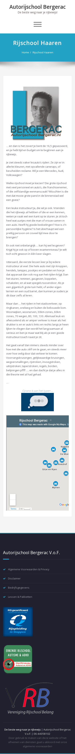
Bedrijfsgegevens (18, 587)
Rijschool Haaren (43, 52)
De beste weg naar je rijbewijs (22, 729)
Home (25, 52)
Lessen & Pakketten (20, 597)
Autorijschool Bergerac (37, 6)
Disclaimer (14, 578)
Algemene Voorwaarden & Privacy (28, 569)
